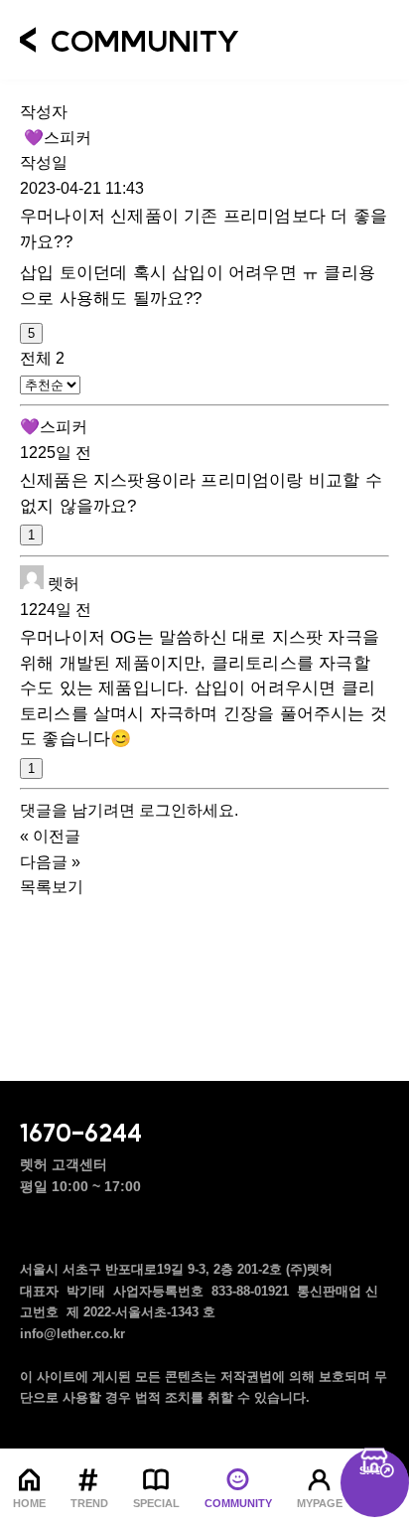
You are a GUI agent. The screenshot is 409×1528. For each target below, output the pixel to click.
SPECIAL (156, 1503)
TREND (89, 1503)
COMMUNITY (238, 1503)
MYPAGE (319, 1503)
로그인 (163, 810)
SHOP (374, 1470)
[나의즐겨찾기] (335, 38)
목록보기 (51, 886)
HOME (29, 1503)
